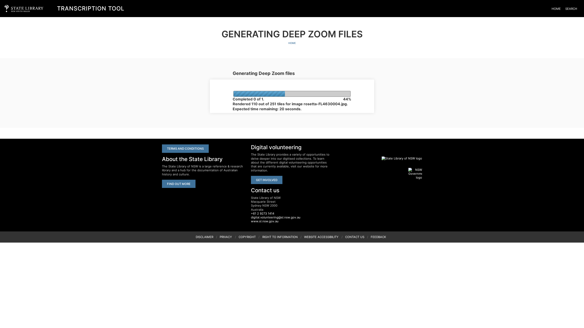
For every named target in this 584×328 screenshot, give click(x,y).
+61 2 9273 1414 (262, 213)
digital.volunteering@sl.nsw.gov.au (275, 217)
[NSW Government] (415, 174)
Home (556, 8)
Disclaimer (204, 237)
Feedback (378, 237)
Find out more (178, 184)
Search (571, 8)
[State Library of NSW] (399, 158)
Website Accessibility (321, 237)
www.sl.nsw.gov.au (265, 221)
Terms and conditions (185, 148)
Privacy (226, 237)
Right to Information (280, 237)
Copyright (247, 237)
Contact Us (354, 237)
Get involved (266, 180)
